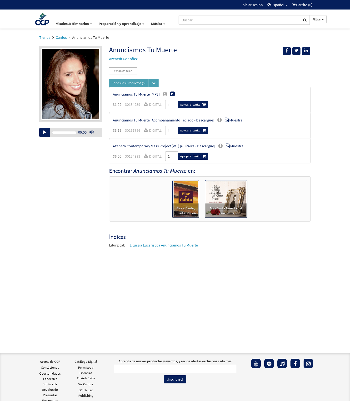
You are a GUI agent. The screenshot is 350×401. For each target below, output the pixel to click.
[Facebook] (295, 363)
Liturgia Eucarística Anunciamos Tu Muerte (164, 245)
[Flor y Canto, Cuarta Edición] (185, 198)
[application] (70, 132)
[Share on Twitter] (296, 51)
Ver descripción (123, 70)
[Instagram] (308, 363)
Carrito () (303, 4)
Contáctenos (50, 367)
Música (157, 23)
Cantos (61, 37)
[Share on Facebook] (287, 51)
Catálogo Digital (86, 361)
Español (278, 4)
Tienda (44, 37)
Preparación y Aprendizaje (120, 23)
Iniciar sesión (252, 4)
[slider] (94, 137)
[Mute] (92, 132)
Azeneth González (123, 58)
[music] (282, 363)
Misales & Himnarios (72, 23)
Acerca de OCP (50, 361)
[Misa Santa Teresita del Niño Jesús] (226, 198)
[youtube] (256, 363)
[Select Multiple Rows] (154, 83)
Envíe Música (86, 378)
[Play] (44, 132)
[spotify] (269, 363)
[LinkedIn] (306, 51)
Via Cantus (85, 384)
